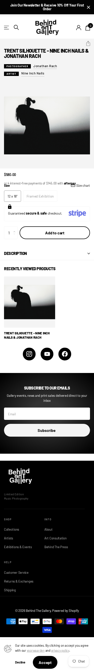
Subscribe (47, 430)
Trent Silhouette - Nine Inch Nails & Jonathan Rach (27, 335)
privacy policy (60, 650)
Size (47, 185)
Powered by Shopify (65, 611)
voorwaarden (36, 650)
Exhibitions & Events (18, 547)
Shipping (10, 590)
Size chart (83, 185)
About (48, 529)
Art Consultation (55, 538)
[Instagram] (29, 354)
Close (88, 7)
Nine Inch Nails (32, 73)
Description (15, 253)
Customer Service (16, 572)
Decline (20, 662)
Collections (11, 529)
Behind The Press (56, 547)
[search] (16, 27)
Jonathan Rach (45, 66)
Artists (8, 538)
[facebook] (64, 354)
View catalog (7, 27)
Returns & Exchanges (18, 581)
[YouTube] (47, 354)
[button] (86, 43)
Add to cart (54, 232)
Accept (45, 662)
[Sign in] (78, 28)
